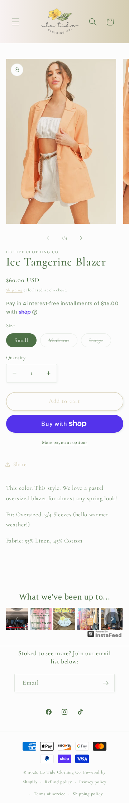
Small (21, 340)
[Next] (112, 619)
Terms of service (49, 793)
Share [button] (20, 464)
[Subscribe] (105, 683)
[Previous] (17, 619)
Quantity (16, 357)
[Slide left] (48, 238)
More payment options (64, 442)
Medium (62, 342)
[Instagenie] (104, 636)
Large (100, 342)
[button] (15, 21)
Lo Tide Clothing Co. (61, 772)
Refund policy (58, 781)
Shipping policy (88, 793)
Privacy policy (92, 781)
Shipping (14, 290)
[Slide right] (81, 238)
